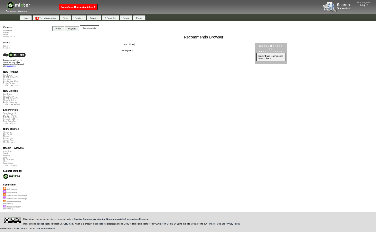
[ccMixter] (19, 7)
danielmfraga (11, 189)
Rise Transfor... (10, 121)
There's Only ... (10, 100)
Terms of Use (214, 224)
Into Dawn (7, 75)
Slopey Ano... (9, 132)
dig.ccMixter (10, 66)
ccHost (40, 224)
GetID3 (127, 224)
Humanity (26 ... (10, 119)
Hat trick (7, 79)
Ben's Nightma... (10, 102)
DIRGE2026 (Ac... (11, 117)
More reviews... (11, 165)
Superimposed (9, 113)
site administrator (46, 228)
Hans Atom (7, 151)
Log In (364, 5)
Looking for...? (9, 37)
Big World (7, 134)
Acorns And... (9, 140)
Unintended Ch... (10, 81)
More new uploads (12, 104)
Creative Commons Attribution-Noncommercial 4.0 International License (111, 219)
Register (6, 48)
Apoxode (6, 155)
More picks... (10, 123)
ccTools (103, 224)
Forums (6, 33)
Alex (5, 161)
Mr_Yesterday (8, 159)
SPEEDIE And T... (11, 77)
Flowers (6, 136)
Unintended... (9, 138)
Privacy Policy (233, 224)
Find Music (7, 31)
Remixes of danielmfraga (16, 195)
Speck (5, 153)
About (5, 35)
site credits (21, 228)
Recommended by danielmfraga (12, 203)
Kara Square (8, 163)
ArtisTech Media (164, 224)
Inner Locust (8, 96)
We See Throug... (11, 115)
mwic (5, 157)
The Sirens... (9, 142)
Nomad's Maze (10, 83)
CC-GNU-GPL (67, 224)
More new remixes (13, 85)
